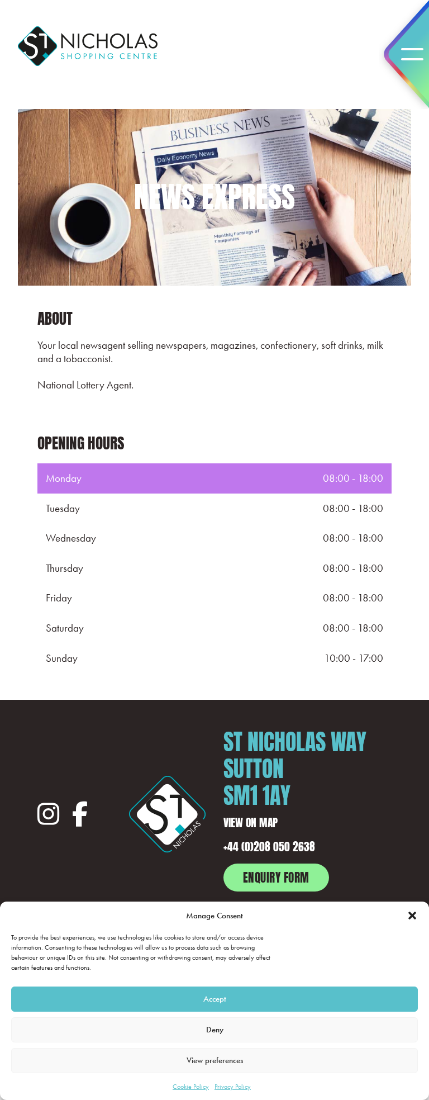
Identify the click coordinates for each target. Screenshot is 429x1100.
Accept (214, 999)
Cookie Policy (191, 1086)
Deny (214, 1030)
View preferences (215, 1060)
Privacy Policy (232, 1086)
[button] (412, 915)
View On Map (250, 821)
